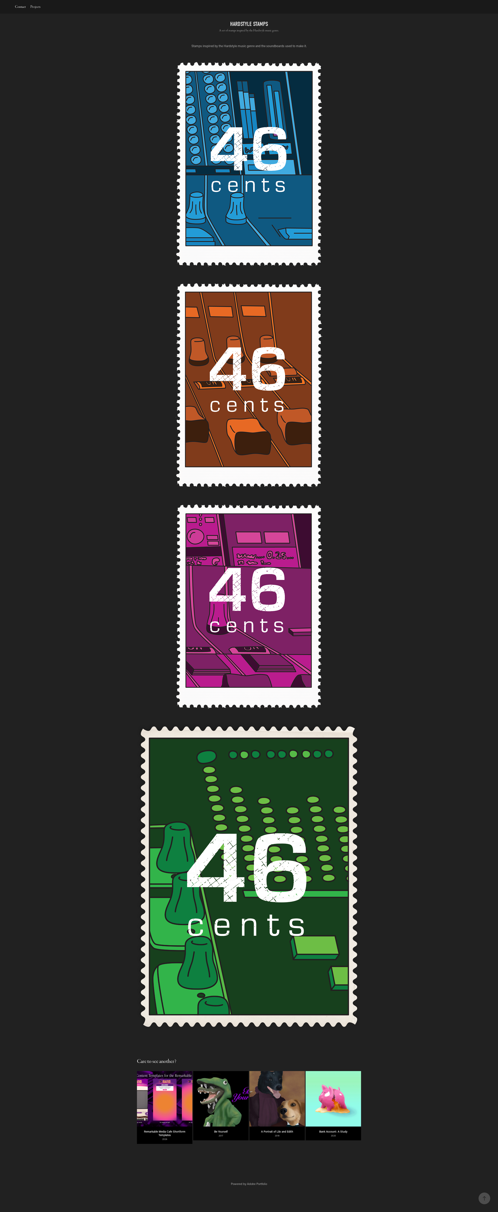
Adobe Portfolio (257, 1184)
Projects (35, 6)
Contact (20, 6)
